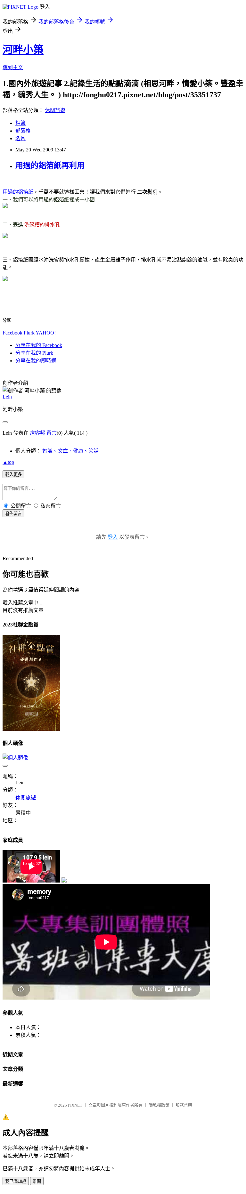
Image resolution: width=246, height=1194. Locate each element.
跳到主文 (13, 67)
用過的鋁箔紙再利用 (50, 165)
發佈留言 (13, 513)
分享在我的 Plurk (34, 353)
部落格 (23, 130)
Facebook (12, 332)
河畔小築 (23, 49)
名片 (20, 138)
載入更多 (13, 474)
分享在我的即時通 (35, 360)
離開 (37, 1181)
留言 (51, 433)
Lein (7, 396)
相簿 (20, 123)
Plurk (29, 332)
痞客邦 (37, 433)
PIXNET (75, 1105)
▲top (8, 462)
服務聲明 (184, 1105)
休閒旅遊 (55, 110)
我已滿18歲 (15, 1181)
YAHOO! (46, 332)
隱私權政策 (159, 1105)
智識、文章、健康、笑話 (70, 451)
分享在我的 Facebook (38, 345)
